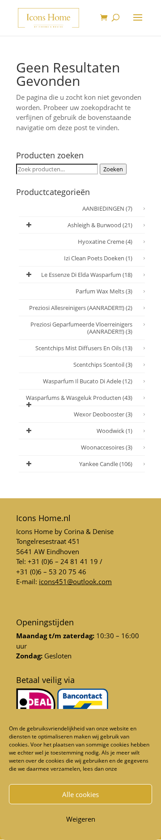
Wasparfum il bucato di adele (87, 381)
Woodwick (114, 431)
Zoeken (113, 169)
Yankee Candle (105, 464)
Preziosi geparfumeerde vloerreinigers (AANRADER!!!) (81, 327)
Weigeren (80, 819)
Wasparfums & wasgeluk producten (79, 398)
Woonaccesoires (106, 447)
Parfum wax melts (104, 291)
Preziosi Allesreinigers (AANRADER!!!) (80, 308)
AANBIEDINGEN (107, 208)
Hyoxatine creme (105, 242)
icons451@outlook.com (75, 581)
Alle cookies (80, 794)
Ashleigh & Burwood (100, 225)
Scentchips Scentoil (102, 365)
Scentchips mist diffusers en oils (83, 348)
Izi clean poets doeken (98, 258)
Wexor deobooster (103, 414)
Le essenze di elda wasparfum (86, 275)
